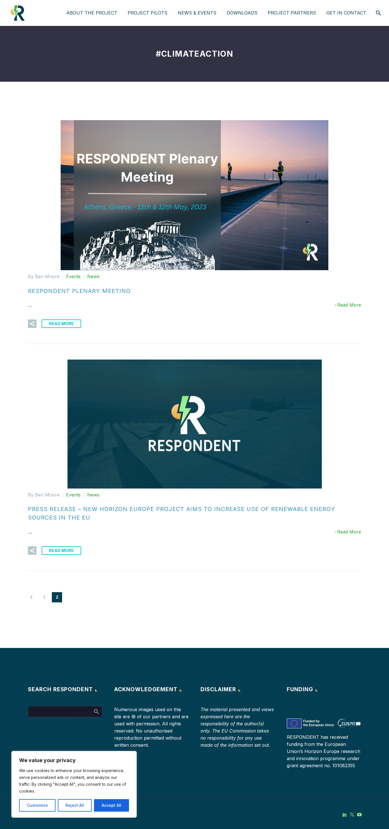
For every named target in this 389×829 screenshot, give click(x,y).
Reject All (74, 805)
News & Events (197, 13)
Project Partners (292, 13)
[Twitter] (352, 814)
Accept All (111, 805)
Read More (349, 305)
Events (73, 276)
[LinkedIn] (344, 814)
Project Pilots (147, 13)
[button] (32, 323)
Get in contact (346, 13)
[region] (74, 784)
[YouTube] (359, 814)
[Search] (377, 13)
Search (96, 711)
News (93, 276)
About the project (91, 13)
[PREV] (31, 597)
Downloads (242, 13)
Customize (37, 805)
